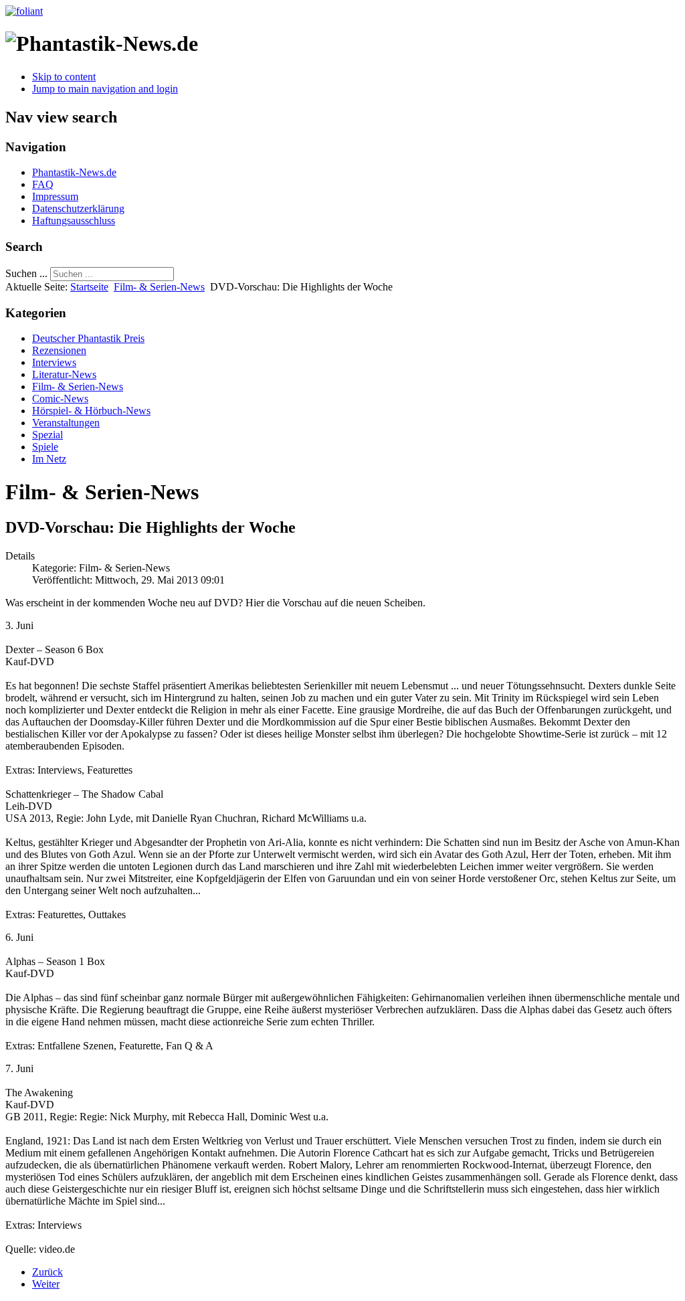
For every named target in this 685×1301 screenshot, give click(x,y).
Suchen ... (26, 273)
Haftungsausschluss (73, 220)
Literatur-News (64, 374)
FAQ (43, 184)
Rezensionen (59, 350)
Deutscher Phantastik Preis (88, 338)
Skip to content (64, 76)
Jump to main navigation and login (105, 88)
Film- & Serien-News (159, 286)
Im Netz (49, 458)
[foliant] (24, 11)
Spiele (45, 446)
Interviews (54, 362)
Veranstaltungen (66, 422)
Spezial (47, 434)
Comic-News (60, 398)
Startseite (89, 286)
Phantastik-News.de (74, 172)
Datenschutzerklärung (78, 208)
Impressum (55, 196)
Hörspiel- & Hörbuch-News (91, 410)
